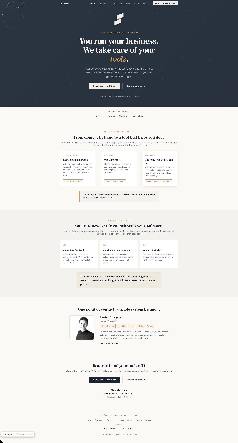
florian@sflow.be (110, 393)
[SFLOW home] (119, 29)
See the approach (136, 86)
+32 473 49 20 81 (127, 393)
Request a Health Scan (165, 3)
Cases (113, 3)
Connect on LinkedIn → (110, 343)
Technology (125, 3)
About (136, 3)
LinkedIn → (119, 424)
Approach (103, 3)
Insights (146, 3)
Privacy (148, 420)
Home (92, 3)
